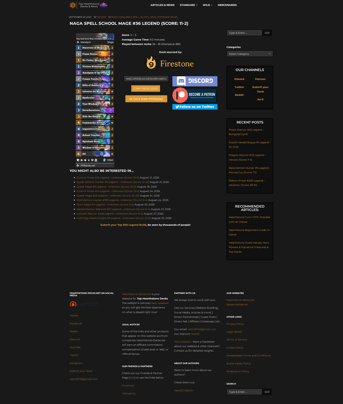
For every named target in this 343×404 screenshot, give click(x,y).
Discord (239, 79)
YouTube (75, 347)
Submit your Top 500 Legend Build (123, 224)
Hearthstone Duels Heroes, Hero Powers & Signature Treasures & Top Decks (249, 247)
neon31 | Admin (183, 390)
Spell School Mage (144, 17)
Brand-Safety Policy (239, 363)
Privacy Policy (235, 323)
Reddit (239, 95)
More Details (182, 341)
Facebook (76, 323)
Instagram (76, 363)
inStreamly (129, 393)
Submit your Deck (81, 371)
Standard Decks (167, 17)
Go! (267, 32)
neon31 (101, 17)
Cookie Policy (235, 347)
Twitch (74, 355)
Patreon (260, 79)
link (132, 377)
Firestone (128, 385)
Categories (234, 47)
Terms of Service (237, 339)
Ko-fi (260, 99)
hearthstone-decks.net (240, 300)
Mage (114, 17)
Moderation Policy (238, 371)
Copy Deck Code (146, 88)
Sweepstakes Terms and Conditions (249, 355)
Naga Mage (125, 17)
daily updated (159, 303)
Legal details (234, 331)
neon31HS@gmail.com (84, 379)
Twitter (239, 87)
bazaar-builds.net (237, 304)
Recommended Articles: (250, 208)
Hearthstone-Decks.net (136, 294)
